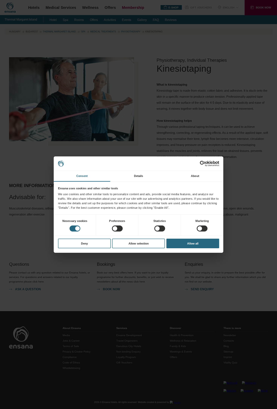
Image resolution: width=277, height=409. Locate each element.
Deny (84, 243)
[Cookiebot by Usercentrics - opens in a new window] (202, 163)
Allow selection (139, 243)
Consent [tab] (82, 175)
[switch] (117, 228)
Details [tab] (138, 175)
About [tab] (195, 175)
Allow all (192, 243)
